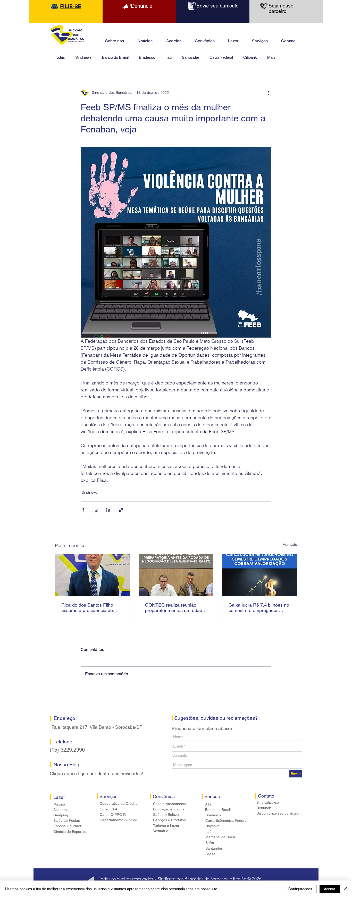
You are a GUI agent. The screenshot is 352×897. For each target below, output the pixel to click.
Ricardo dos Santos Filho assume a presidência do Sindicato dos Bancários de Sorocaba (89, 607)
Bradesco (147, 57)
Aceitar (329, 888)
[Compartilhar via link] (121, 510)
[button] (233, 38)
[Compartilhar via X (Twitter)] (95, 510)
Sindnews (83, 57)
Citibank (250, 57)
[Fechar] (346, 889)
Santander (190, 57)
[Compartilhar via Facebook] (83, 510)
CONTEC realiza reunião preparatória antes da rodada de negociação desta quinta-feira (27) (175, 607)
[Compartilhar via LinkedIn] (108, 510)
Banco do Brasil (115, 57)
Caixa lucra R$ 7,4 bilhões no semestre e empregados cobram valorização (259, 607)
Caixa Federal (221, 57)
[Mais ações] (268, 93)
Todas (60, 57)
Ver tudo (290, 544)
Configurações (300, 888)
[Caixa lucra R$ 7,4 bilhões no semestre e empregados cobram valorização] (259, 575)
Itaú (168, 57)
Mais (271, 57)
